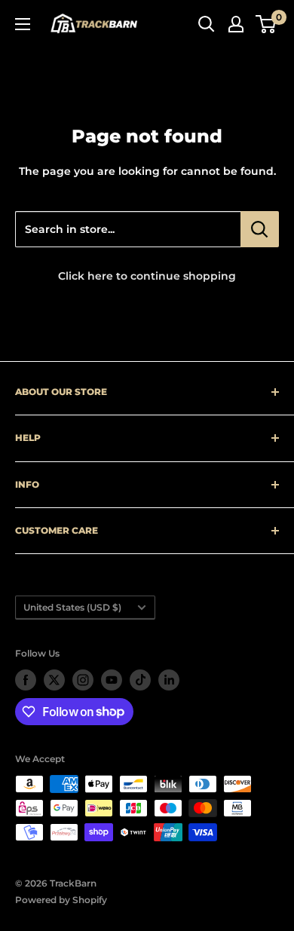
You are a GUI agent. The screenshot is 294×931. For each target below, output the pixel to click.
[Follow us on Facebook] (25, 680)
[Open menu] (22, 24)
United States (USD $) (72, 607)
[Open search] (206, 24)
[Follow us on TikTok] (140, 680)
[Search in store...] (259, 229)
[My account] (235, 24)
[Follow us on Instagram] (82, 680)
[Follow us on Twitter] (54, 680)
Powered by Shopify (61, 899)
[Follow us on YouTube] (111, 680)
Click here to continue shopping (147, 276)
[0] (266, 24)
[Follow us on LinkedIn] (168, 680)
